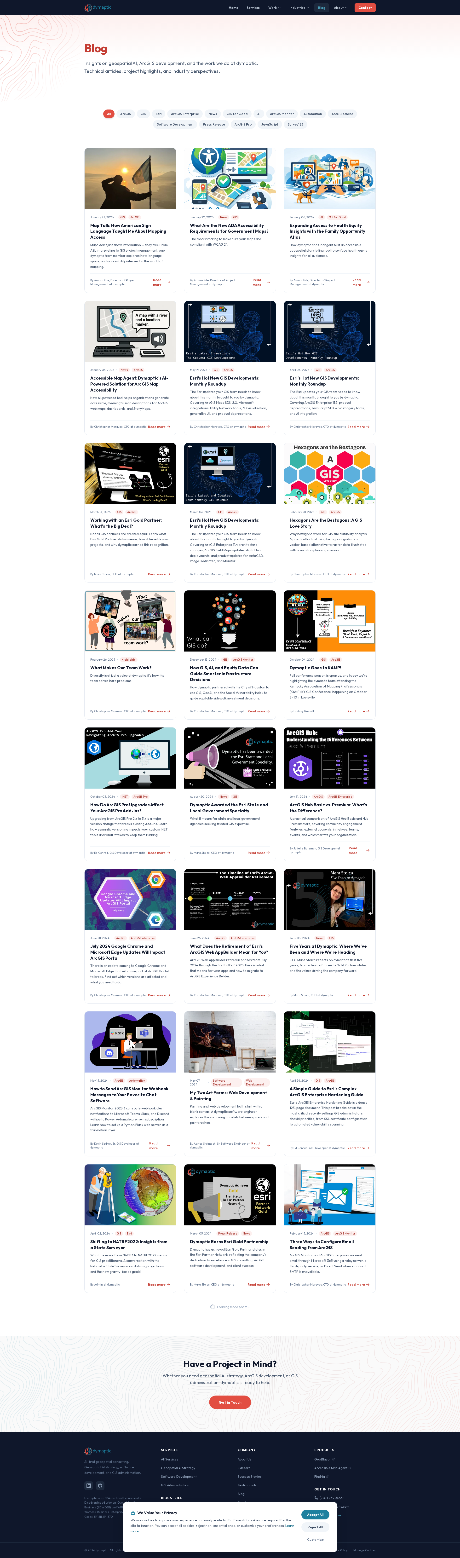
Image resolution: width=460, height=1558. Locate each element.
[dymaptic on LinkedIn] (88, 1485)
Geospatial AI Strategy (178, 1468)
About (339, 8)
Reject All (315, 1527)
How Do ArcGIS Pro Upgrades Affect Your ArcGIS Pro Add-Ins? (127, 808)
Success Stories (250, 1476)
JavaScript (269, 124)
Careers (244, 1468)
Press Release (214, 124)
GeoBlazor (322, 1459)
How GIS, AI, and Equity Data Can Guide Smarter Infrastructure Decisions (224, 673)
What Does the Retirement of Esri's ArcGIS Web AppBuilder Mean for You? (229, 949)
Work (272, 8)
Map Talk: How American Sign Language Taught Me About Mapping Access (128, 231)
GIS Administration (175, 1485)
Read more (157, 282)
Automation (313, 114)
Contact (365, 8)
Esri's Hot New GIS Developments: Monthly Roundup (224, 381)
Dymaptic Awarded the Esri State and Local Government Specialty (229, 808)
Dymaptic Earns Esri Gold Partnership (229, 1241)
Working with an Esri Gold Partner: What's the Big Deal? (126, 523)
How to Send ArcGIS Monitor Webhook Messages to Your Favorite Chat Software (129, 1094)
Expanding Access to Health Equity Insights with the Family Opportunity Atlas (327, 231)
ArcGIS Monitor (282, 114)
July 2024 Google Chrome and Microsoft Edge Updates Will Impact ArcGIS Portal (127, 952)
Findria (319, 1476)
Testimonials (247, 1485)
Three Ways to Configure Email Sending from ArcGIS (322, 1244)
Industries (297, 8)
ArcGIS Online (342, 114)
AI (258, 114)
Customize (315, 1539)
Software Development (175, 124)
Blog (321, 8)
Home (233, 8)
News (212, 114)
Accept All (315, 1514)
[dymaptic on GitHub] (100, 1485)
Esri (158, 114)
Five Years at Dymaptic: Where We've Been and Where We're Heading (328, 949)
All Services (169, 1459)
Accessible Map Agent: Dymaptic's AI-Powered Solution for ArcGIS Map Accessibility (129, 384)
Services (253, 8)
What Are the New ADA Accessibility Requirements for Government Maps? (229, 228)
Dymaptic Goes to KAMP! (315, 667)
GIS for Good (237, 114)
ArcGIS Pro (243, 124)
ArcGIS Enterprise (185, 114)
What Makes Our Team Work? (121, 667)
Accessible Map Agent (330, 1468)
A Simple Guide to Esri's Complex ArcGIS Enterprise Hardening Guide (326, 1091)
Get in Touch (230, 1402)
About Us (244, 1459)
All (109, 114)
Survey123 (295, 124)
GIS (143, 114)
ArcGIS (125, 114)
